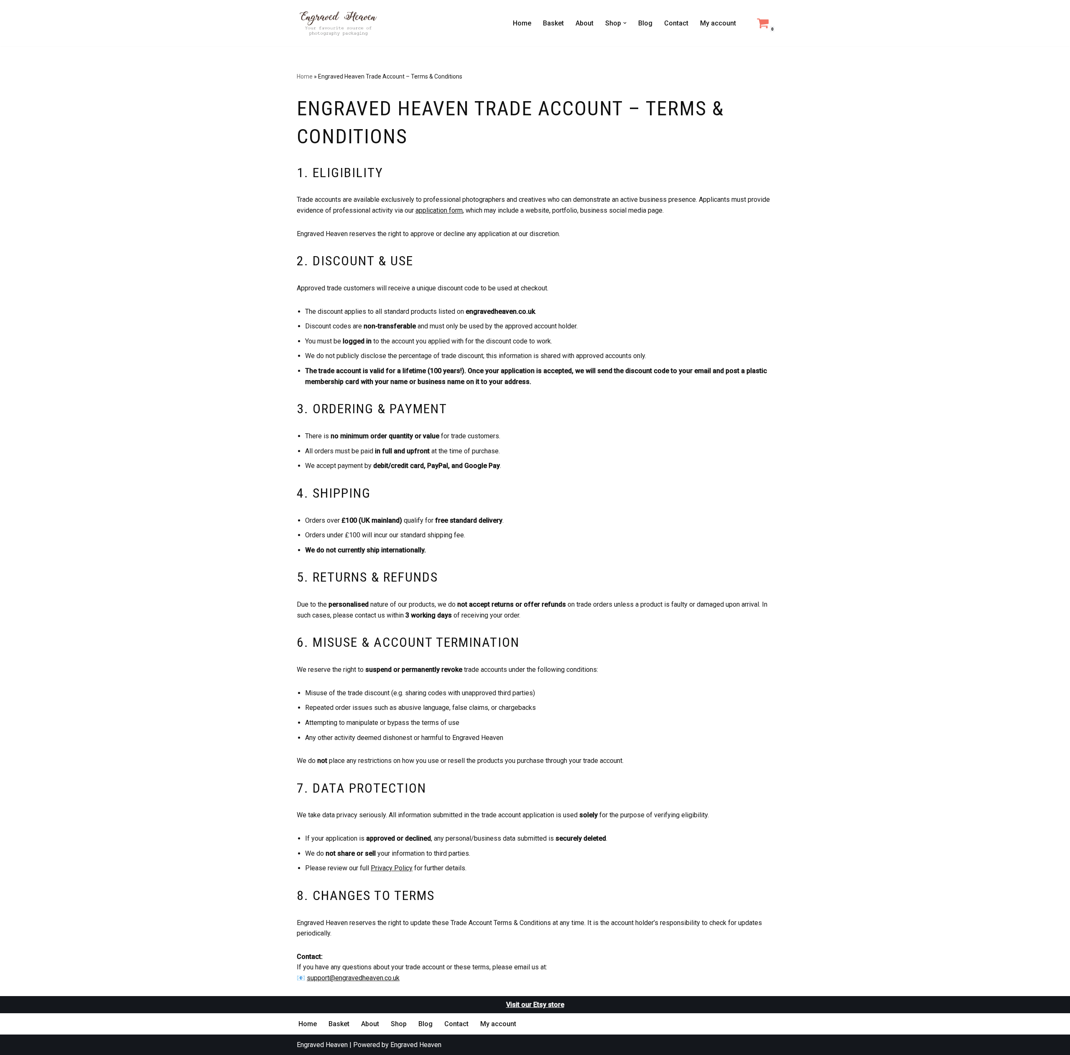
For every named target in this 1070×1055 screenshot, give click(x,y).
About (585, 23)
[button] (625, 23)
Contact (676, 23)
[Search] (745, 23)
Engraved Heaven (322, 1045)
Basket (553, 23)
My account (718, 23)
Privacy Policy (392, 868)
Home (522, 23)
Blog (645, 23)
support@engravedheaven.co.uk (353, 978)
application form (439, 210)
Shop (399, 1024)
